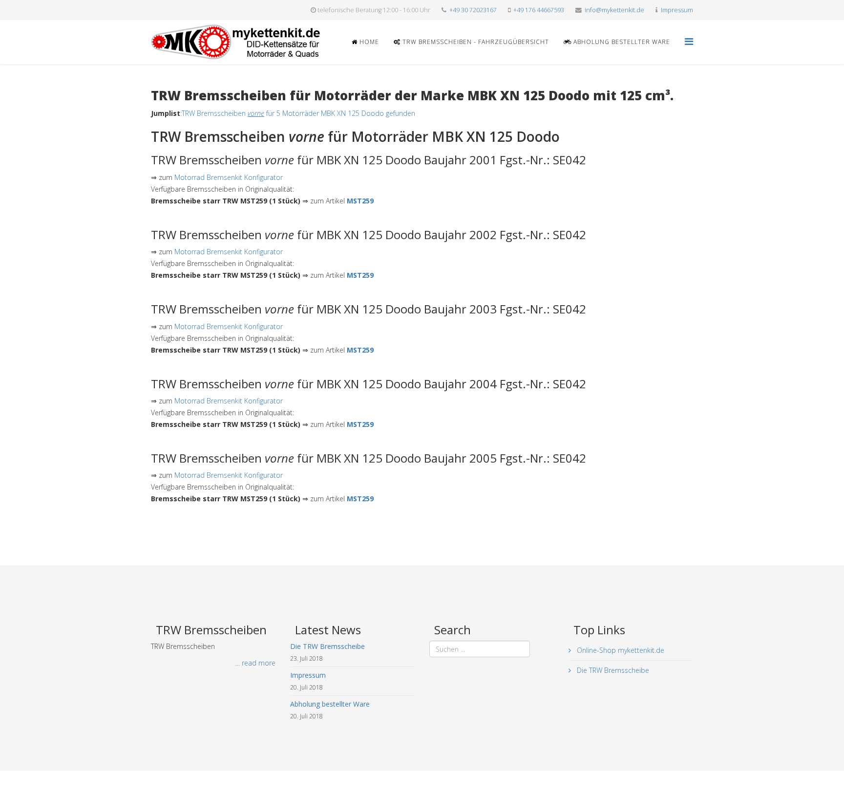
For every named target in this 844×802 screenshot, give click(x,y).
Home (368, 42)
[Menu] (689, 41)
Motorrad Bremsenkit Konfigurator (228, 177)
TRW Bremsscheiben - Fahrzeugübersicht (475, 42)
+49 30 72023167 (473, 10)
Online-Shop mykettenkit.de (619, 650)
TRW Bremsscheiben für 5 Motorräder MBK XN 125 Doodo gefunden (298, 113)
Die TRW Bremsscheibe (612, 670)
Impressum (677, 10)
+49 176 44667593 (538, 10)
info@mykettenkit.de (614, 10)
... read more (255, 663)
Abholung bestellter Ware (620, 42)
